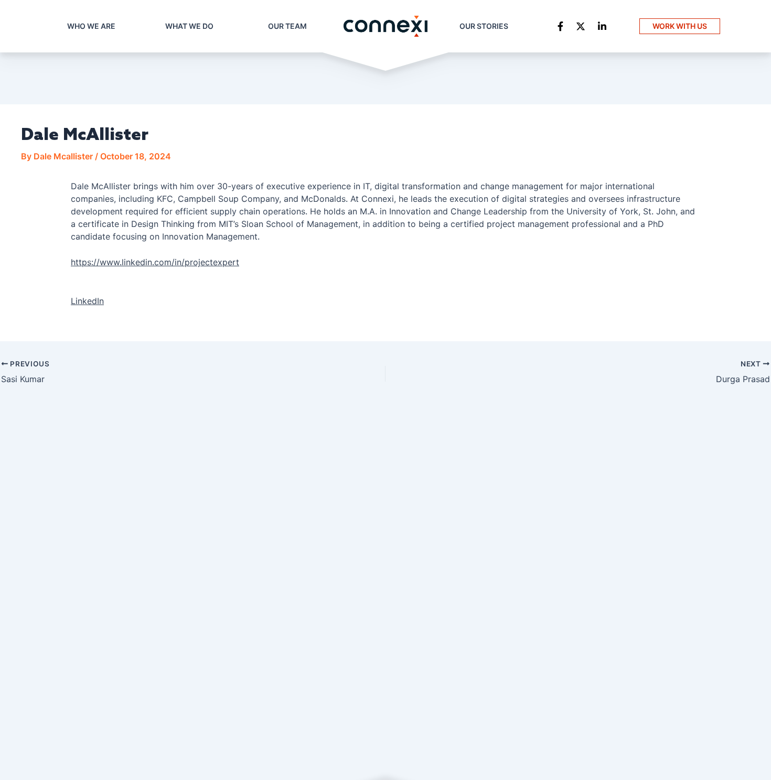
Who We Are (91, 25)
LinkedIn (87, 301)
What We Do (189, 25)
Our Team (287, 25)
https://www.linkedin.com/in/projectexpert (155, 262)
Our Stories (483, 25)
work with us (679, 25)
